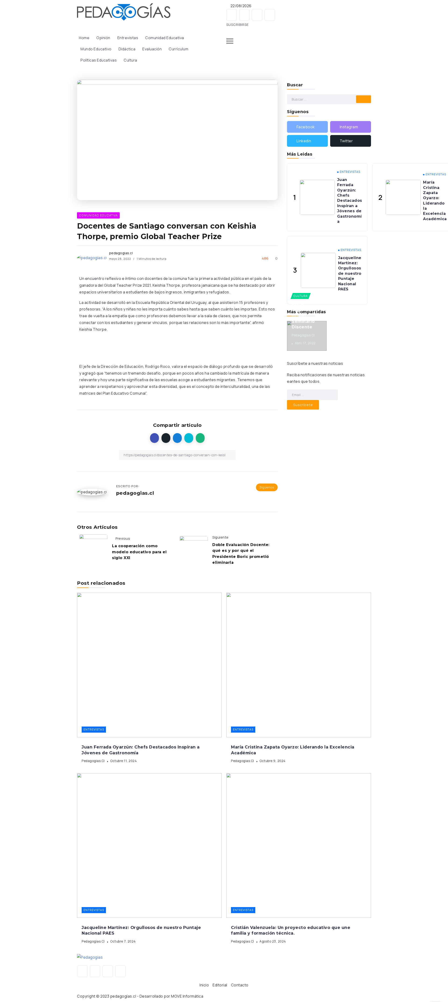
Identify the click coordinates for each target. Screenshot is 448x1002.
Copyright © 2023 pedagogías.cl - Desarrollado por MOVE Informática (140, 996)
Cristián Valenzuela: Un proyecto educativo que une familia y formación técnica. (290, 930)
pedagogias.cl (121, 253)
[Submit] (363, 99)
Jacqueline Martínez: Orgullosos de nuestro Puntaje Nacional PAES (349, 273)
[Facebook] (232, 15)
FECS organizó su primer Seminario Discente (305, 316)
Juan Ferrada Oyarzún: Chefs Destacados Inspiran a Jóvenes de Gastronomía (349, 200)
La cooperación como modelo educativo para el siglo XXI (139, 552)
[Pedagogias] (123, 11)
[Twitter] (270, 15)
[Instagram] (244, 15)
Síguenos (266, 487)
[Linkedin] (257, 15)
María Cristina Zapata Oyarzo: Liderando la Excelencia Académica (435, 200)
